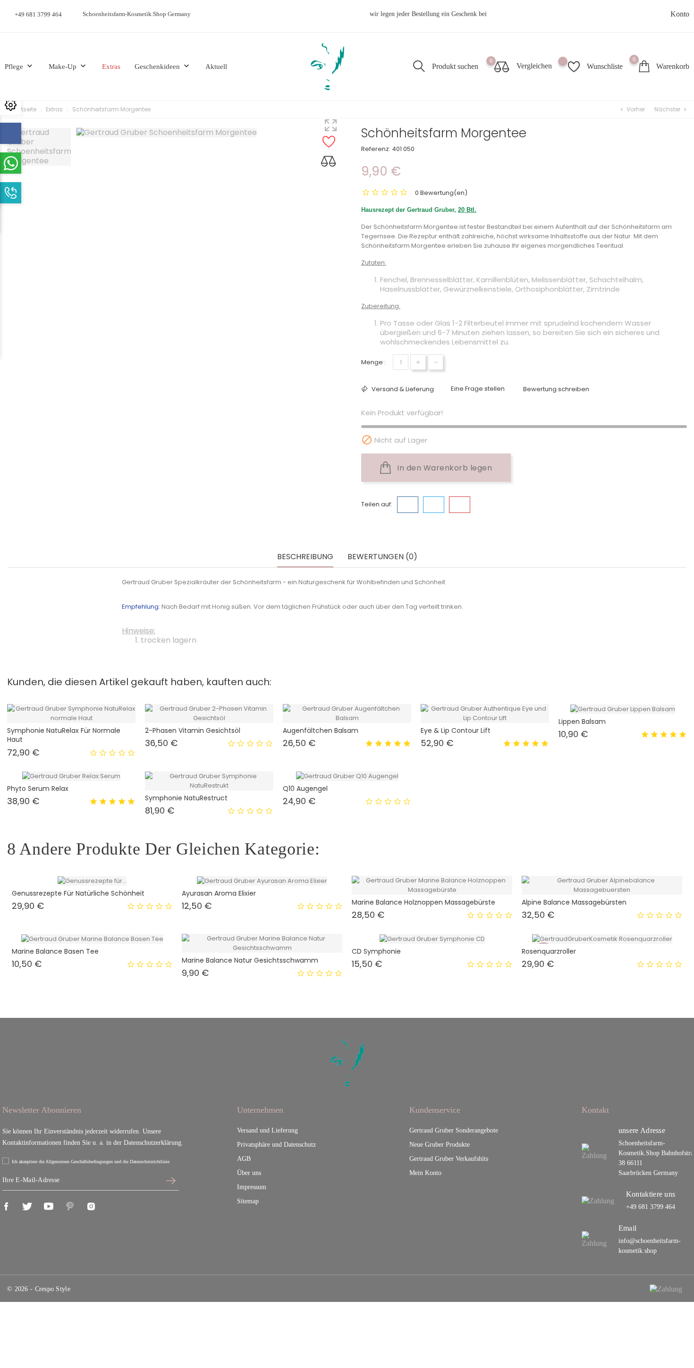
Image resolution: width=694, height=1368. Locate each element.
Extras (111, 66)
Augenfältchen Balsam (320, 730)
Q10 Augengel (305, 788)
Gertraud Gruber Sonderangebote (453, 1130)
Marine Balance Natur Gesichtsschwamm (250, 960)
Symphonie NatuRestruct (186, 798)
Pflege (19, 66)
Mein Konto (425, 1172)
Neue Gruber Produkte (439, 1144)
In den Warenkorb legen (443, 467)
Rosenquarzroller (549, 951)
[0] (644, 66)
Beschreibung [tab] (305, 557)
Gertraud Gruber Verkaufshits (448, 1158)
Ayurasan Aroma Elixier (219, 893)
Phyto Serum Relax (37, 788)
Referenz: (375, 148)
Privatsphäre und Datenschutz (276, 1144)
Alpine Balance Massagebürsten (574, 902)
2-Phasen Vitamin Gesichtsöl (192, 730)
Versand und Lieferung (267, 1130)
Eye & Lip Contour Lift (456, 730)
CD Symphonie (376, 951)
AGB (244, 1158)
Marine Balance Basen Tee (55, 951)
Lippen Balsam (582, 721)
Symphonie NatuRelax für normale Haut (63, 735)
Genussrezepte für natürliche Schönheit (78, 893)
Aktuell (216, 66)
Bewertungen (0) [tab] (382, 557)
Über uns (249, 1172)
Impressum (251, 1187)
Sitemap (248, 1201)
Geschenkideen (163, 66)
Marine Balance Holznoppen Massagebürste (423, 902)
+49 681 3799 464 (38, 14)
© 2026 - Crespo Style (38, 1288)
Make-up (68, 66)
